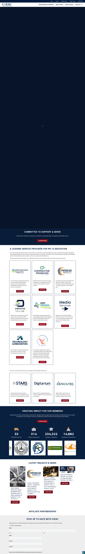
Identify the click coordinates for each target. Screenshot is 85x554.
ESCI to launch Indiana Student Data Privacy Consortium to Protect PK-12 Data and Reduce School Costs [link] (50, 483)
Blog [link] (52, 1)
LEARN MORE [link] (43, 240)
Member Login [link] (64, 1)
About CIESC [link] (59, 4)
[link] (83, 552)
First (10, 533)
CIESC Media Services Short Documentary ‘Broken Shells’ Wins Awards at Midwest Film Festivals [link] (16, 493)
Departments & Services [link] (46, 4)
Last (44, 533)
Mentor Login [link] (72, 1)
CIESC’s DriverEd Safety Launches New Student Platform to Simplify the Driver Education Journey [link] (33, 488)
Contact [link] (57, 1)
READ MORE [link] (15, 502)
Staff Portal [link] (80, 1)
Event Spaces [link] (69, 4)
